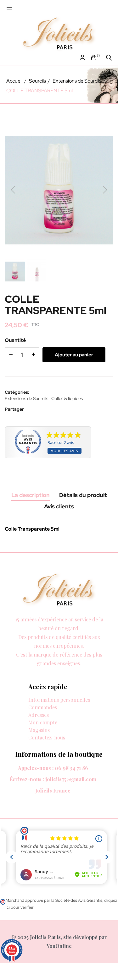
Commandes (42, 707)
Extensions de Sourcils (26, 398)
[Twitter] (21, 671)
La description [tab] (30, 495)
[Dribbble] (45, 671)
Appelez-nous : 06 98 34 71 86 (53, 768)
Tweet (42, 409)
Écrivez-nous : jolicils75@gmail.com (52, 779)
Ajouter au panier (74, 355)
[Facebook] (9, 671)
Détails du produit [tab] (83, 495)
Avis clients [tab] (59, 506)
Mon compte (42, 722)
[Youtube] (57, 671)
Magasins (39, 730)
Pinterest (52, 409)
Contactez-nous (46, 737)
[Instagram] (33, 671)
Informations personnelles (59, 699)
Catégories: (17, 392)
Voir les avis (64, 450)
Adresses (38, 714)
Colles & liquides (67, 398)
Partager (33, 409)
